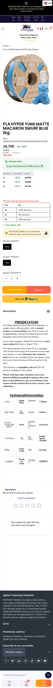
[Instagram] (25, 660)
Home (6, 45)
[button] (3, 28)
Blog (42, 19)
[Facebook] (6, 660)
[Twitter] (12, 660)
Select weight (11, 241)
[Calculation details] (42, 166)
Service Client (27, 19)
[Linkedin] (19, 660)
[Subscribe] (49, 652)
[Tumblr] (38, 660)
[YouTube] (45, 660)
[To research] (48, 675)
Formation (36, 19)
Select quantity (12, 272)
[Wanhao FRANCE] (26, 28)
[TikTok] (32, 660)
